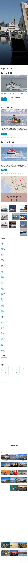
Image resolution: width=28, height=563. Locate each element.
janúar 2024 (2, 277)
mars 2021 (2, 318)
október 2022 (2, 295)
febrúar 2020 (2, 334)
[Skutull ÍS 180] (4, 224)
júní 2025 (2, 256)
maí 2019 (2, 345)
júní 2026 (2, 242)
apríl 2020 (2, 332)
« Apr (2, 376)
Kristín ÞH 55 (6, 73)
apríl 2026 (2, 244)
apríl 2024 (2, 273)
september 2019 (3, 340)
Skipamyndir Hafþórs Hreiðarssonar (14, 31)
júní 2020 (2, 329)
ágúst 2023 (2, 283)
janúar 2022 (2, 306)
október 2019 (2, 339)
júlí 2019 (2, 343)
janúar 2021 (2, 321)
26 (16, 372)
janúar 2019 (2, 350)
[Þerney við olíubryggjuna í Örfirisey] (23, 232)
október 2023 (2, 281)
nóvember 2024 (3, 265)
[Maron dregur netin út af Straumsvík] (23, 217)
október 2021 (2, 310)
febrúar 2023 (2, 290)
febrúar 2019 (2, 349)
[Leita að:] (5, 361)
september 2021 (3, 311)
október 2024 (2, 266)
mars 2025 (2, 260)
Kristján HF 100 (7, 142)
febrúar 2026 (2, 247)
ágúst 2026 (2, 239)
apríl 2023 (2, 288)
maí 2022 (2, 301)
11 (12, 369)
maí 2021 (2, 316)
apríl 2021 (2, 317)
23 (5, 372)
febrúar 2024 (2, 276)
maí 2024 (2, 272)
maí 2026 (2, 243)
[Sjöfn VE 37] (23, 209)
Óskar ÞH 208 (7, 107)
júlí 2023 (2, 284)
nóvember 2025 (3, 250)
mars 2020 (2, 333)
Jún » (3, 376)
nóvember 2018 (3, 352)
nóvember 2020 (3, 323)
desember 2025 (3, 249)
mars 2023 (2, 289)
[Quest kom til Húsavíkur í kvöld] (12, 224)
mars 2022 (2, 304)
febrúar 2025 (2, 261)
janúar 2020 (2, 335)
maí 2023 (2, 287)
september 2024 (3, 267)
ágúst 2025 (2, 254)
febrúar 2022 (2, 305)
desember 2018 (3, 351)
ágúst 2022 (2, 298)
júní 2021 (2, 315)
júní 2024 (2, 271)
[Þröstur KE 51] (4, 209)
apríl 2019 (2, 346)
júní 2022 (2, 300)
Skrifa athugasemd (14, 137)
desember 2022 (3, 293)
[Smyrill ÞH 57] (23, 224)
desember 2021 (3, 307)
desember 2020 (3, 322)
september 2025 (3, 253)
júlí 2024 (2, 270)
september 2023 (3, 282)
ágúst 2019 (2, 341)
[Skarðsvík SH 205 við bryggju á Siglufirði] (4, 217)
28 (23, 372)
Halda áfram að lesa (3, 100)
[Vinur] (12, 209)
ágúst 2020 (2, 327)
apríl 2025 (2, 259)
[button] (5, 457)
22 (1, 372)
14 (23, 369)
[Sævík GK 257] (16, 217)
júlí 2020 (2, 328)
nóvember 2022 (3, 294)
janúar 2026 (2, 248)
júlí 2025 (2, 255)
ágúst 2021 (2, 312)
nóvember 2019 (3, 338)
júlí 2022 (2, 299)
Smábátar (9, 137)
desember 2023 (3, 278)
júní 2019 (2, 344)
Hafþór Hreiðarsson (4, 137)
